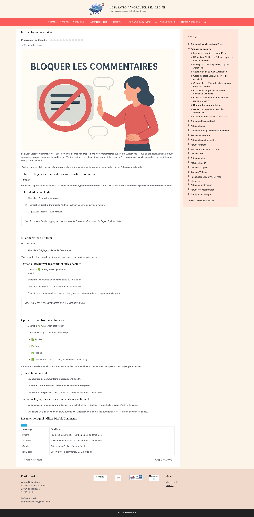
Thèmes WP (116, 22)
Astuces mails (198, 158)
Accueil (52, 22)
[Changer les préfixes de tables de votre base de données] (67, 40)
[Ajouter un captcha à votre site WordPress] (79, 40)
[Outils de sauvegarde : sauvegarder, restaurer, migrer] (73, 40)
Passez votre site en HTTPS (205, 149)
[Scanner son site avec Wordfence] (61, 40)
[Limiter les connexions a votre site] (82, 40)
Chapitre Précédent (32, 460)
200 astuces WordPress (205, 201)
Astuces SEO (197, 153)
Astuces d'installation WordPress (207, 44)
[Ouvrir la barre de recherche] (205, 22)
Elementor (196, 181)
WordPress (78, 22)
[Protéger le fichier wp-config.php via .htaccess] (58, 40)
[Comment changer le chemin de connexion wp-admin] (70, 40)
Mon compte (172, 482)
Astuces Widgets (199, 167)
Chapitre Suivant (165, 460)
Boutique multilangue (201, 194)
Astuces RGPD (198, 163)
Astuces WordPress (190, 22)
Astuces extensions (200, 135)
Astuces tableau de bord (203, 121)
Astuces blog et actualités (203, 140)
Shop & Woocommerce (139, 22)
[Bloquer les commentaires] (76, 40)
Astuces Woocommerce (202, 190)
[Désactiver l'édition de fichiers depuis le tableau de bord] (54, 40)
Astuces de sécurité (201, 49)
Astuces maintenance (201, 185)
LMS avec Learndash (165, 22)
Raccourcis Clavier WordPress (206, 177)
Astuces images (199, 145)
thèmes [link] (81, 435)
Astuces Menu (198, 126)
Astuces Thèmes (199, 172)
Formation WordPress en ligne (137, 7)
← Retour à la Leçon (31, 45)
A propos (64, 22)
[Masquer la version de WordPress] (51, 40)
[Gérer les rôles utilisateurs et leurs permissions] (64, 40)
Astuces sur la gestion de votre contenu (210, 130)
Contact (169, 485)
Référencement (98, 22)
